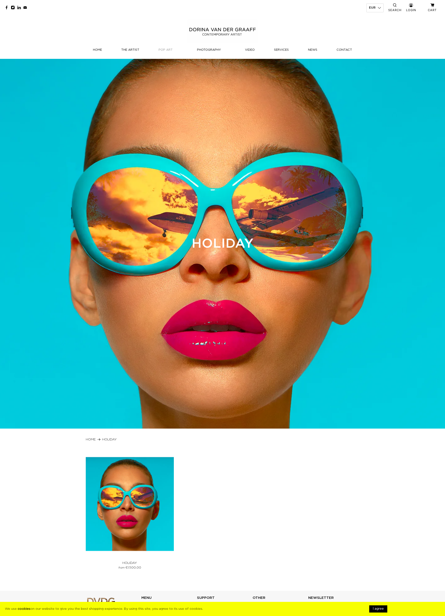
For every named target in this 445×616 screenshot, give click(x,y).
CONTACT (344, 49)
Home (91, 439)
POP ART (166, 49)
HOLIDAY (109, 439)
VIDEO (250, 49)
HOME (97, 49)
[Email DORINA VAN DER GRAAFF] (26, 8)
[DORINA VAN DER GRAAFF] (222, 31)
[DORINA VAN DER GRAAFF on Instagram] (14, 8)
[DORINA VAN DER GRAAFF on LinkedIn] (20, 8)
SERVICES (281, 49)
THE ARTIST (130, 49)
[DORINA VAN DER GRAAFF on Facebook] (8, 8)
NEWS (312, 49)
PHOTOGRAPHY (209, 49)
